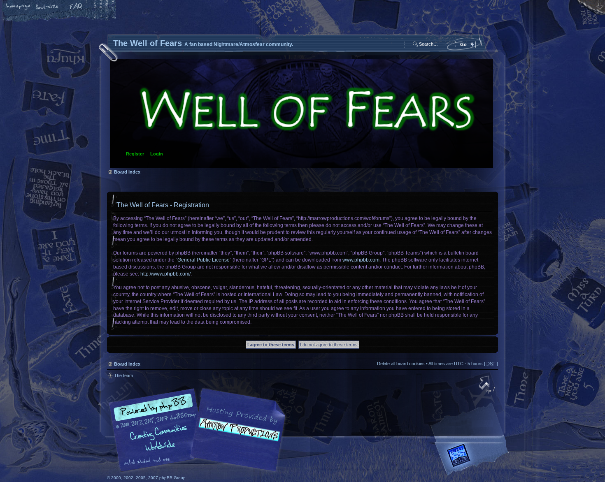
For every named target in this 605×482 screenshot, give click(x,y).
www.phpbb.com (360, 260)
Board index (301, 113)
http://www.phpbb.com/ (165, 274)
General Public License (203, 260)
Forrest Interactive (473, 459)
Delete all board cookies (401, 363)
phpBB (199, 430)
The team (123, 375)
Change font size (47, 7)
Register (135, 153)
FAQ (76, 7)
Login (156, 153)
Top (487, 385)
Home (18, 7)
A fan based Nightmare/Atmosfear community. (237, 435)
